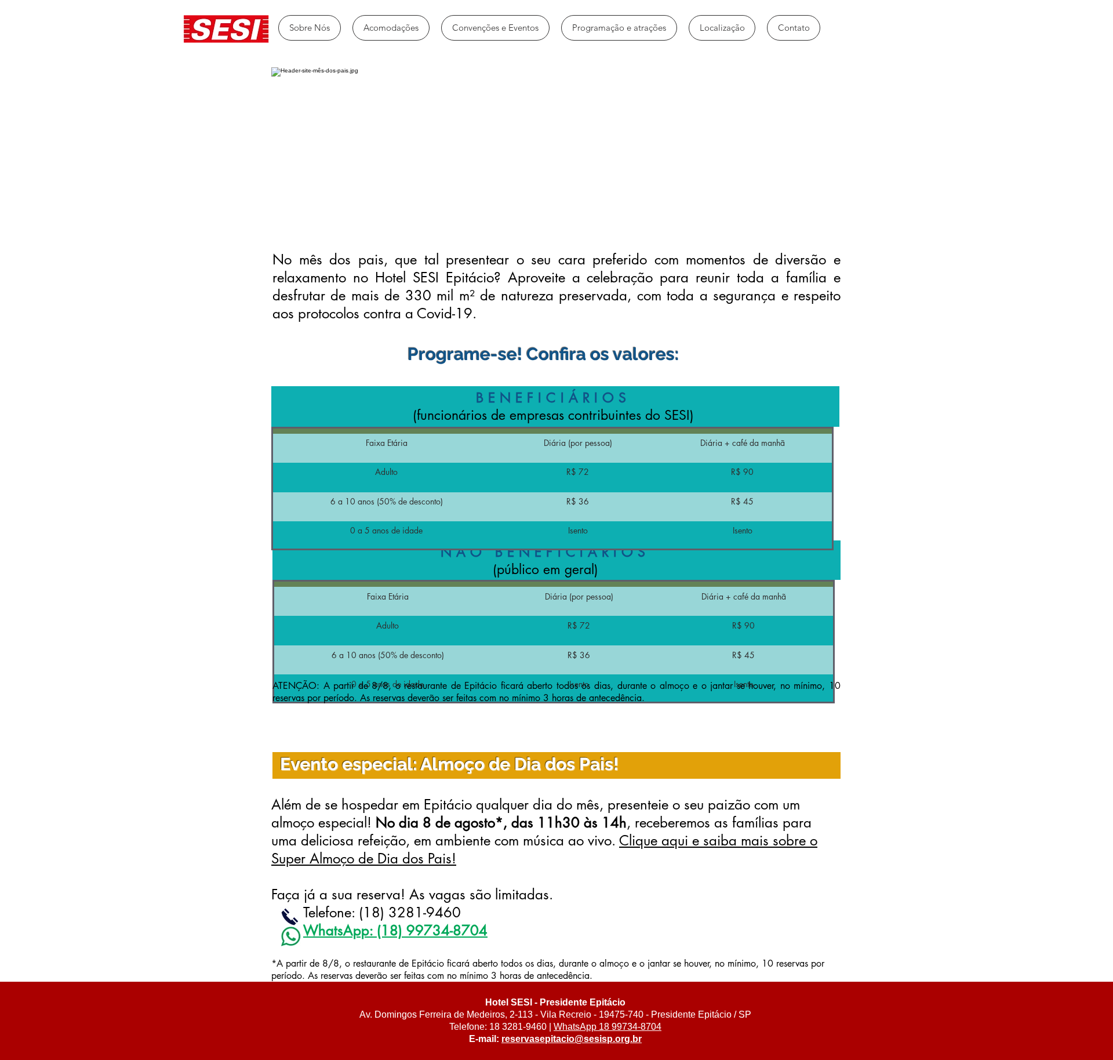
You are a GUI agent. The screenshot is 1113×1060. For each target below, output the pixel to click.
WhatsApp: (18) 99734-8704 (395, 930)
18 (602, 1027)
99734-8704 (635, 1027)
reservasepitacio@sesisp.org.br (571, 1039)
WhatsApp (575, 1027)
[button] (391, 28)
